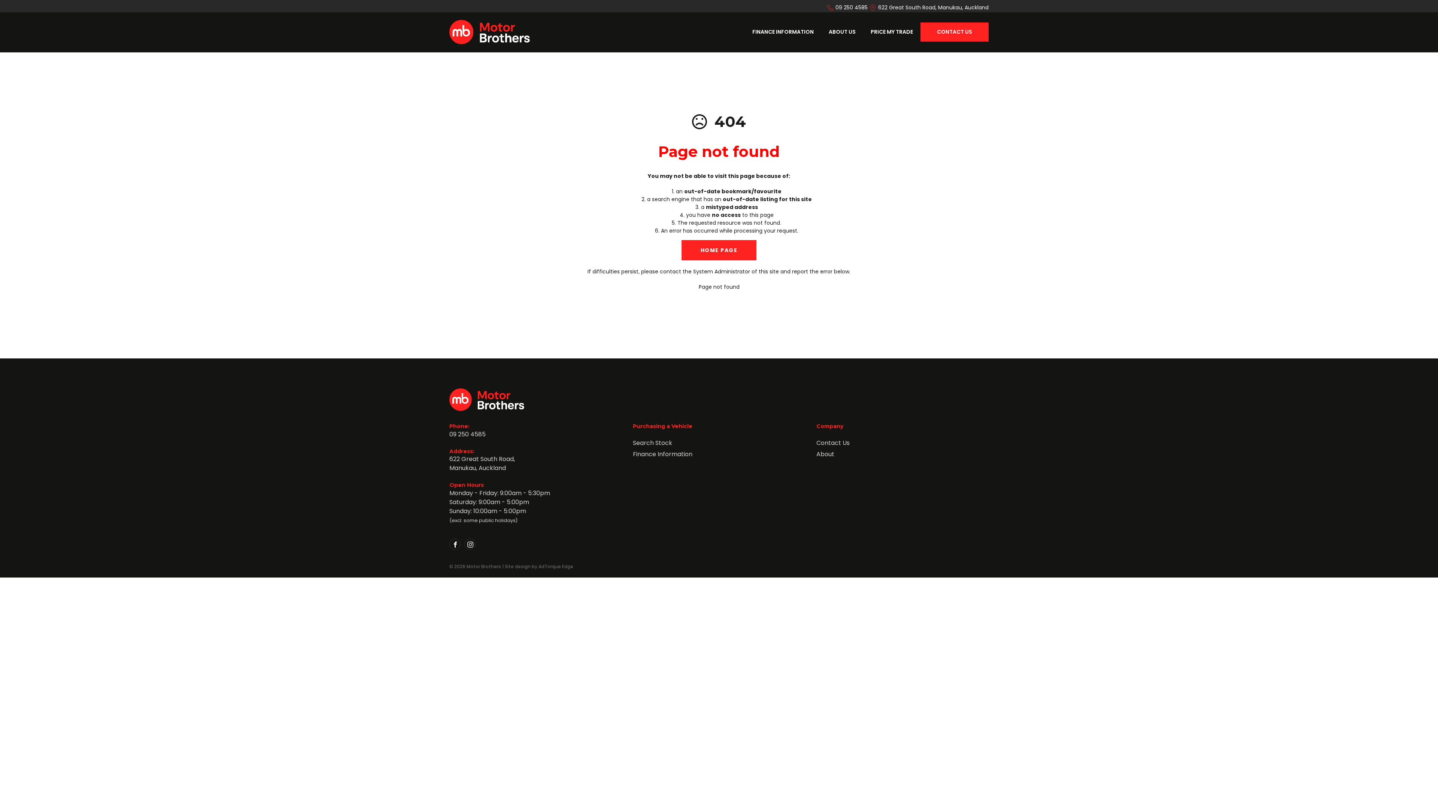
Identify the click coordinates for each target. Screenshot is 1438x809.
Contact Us (954, 32)
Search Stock (652, 443)
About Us (842, 32)
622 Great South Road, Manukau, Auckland (933, 7)
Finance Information (783, 32)
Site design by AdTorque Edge (539, 566)
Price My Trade (892, 32)
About (825, 454)
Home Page (719, 250)
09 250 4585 (851, 7)
